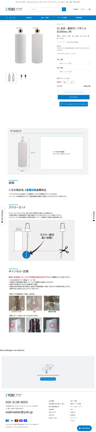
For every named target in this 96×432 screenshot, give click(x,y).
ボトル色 (60, 68)
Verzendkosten (70, 48)
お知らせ (73, 412)
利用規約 (51, 409)
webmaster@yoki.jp (33, 2)
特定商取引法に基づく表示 (56, 404)
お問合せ (73, 415)
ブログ (72, 421)
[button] (11, 17)
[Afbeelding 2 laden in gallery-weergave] (23, 78)
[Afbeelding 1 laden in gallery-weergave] (11, 78)
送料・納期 (73, 401)
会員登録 (75, 9)
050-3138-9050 (20, 2)
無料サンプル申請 (75, 404)
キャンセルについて (76, 407)
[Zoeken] (64, 9)
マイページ (73, 418)
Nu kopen (74, 97)
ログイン (83, 9)
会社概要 (51, 401)
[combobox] (48, 9)
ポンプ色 (60, 60)
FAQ (71, 409)
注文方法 (51, 415)
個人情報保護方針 (54, 407)
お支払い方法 (53, 418)
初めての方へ (53, 412)
